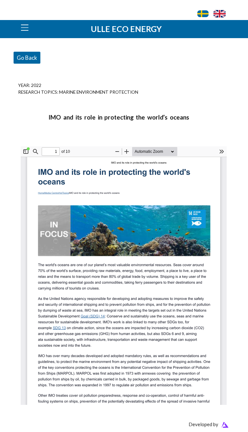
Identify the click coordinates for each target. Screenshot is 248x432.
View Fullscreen (36, 142)
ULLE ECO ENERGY (126, 29)
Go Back (27, 57)
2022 (36, 85)
